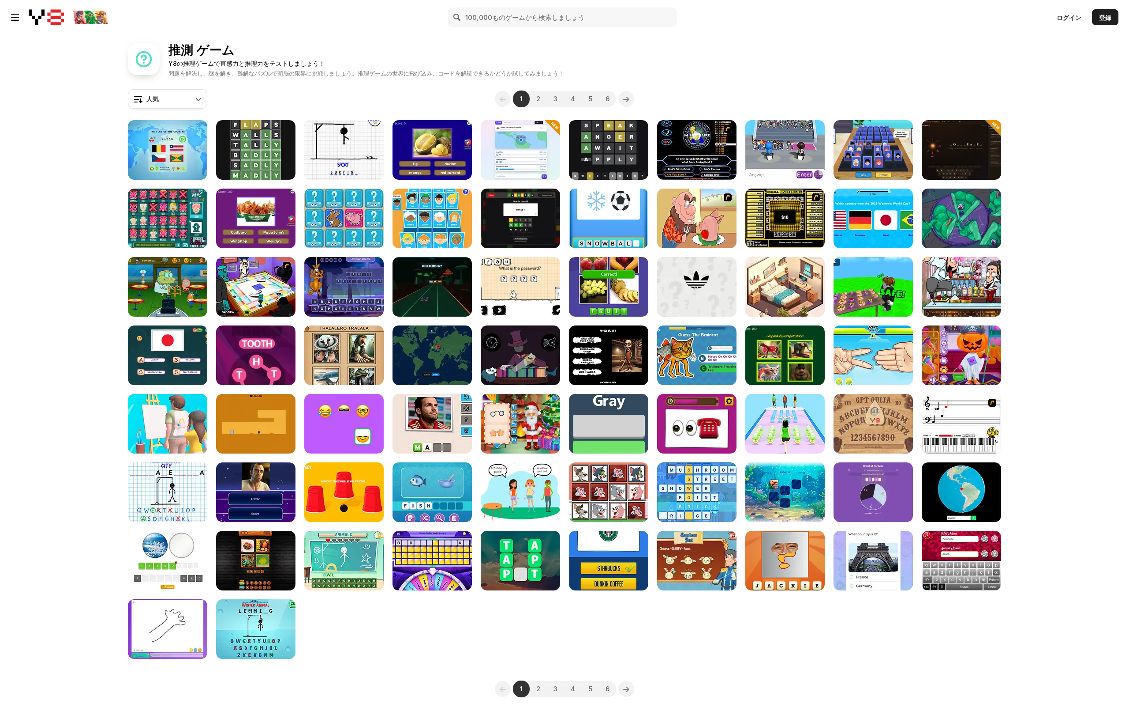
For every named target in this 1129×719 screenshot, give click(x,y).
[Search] (457, 17)
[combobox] (167, 99)
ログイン (1069, 17)
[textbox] (167, 99)
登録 (1105, 17)
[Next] (626, 99)
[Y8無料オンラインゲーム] (46, 17)
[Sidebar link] (15, 17)
